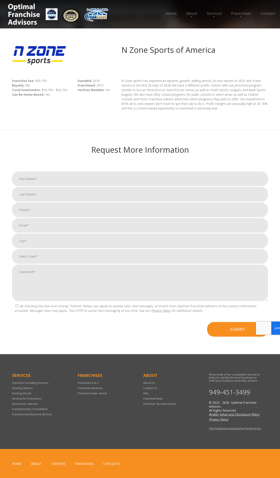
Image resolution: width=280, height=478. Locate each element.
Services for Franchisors (27, 398)
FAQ (146, 393)
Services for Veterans (25, 404)
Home (171, 13)
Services (214, 13)
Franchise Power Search (92, 393)
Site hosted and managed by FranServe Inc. (235, 428)
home (16, 464)
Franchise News (153, 398)
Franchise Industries (90, 388)
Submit (237, 329)
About (192, 13)
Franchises (241, 13)
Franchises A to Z (88, 383)
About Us (149, 383)
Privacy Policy (161, 310)
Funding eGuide (22, 393)
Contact (268, 13)
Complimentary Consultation (30, 409)
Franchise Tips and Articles (159, 404)
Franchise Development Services (32, 414)
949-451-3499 (229, 392)
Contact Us (150, 388)
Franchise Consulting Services (30, 383)
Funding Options (22, 388)
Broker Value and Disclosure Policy (234, 414)
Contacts (111, 464)
